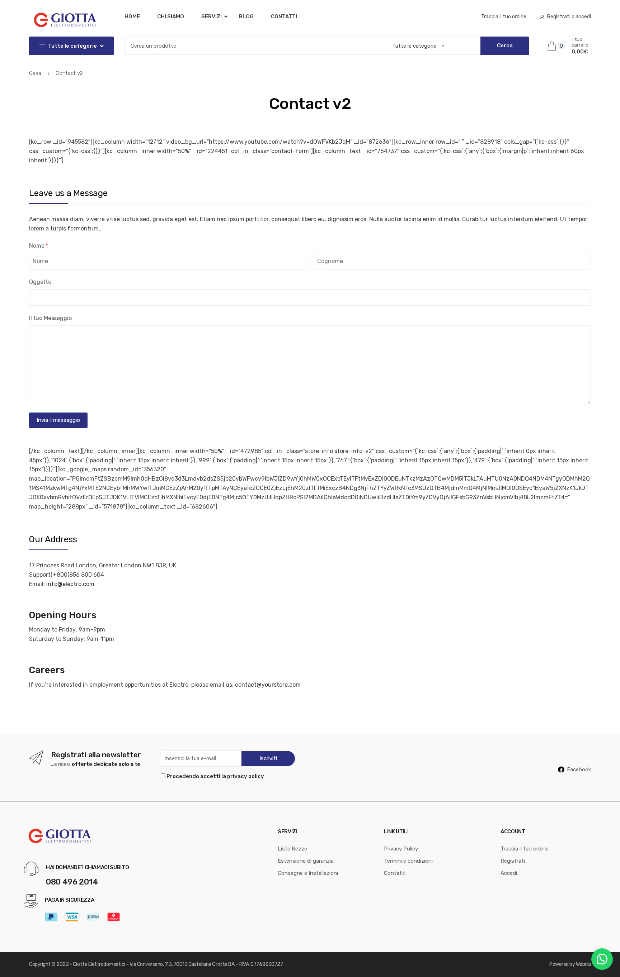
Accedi (509, 873)
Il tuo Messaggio (50, 318)
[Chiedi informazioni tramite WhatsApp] (602, 959)
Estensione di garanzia (306, 861)
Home (132, 16)
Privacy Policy (401, 848)
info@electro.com (70, 584)
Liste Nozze (292, 848)
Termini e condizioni (408, 861)
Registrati (513, 861)
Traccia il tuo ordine (503, 17)
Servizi (211, 16)
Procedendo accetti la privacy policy (215, 776)
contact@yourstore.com (268, 684)
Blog (246, 16)
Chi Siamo (170, 16)
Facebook (579, 769)
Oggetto (40, 281)
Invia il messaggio (58, 420)
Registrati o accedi (569, 17)
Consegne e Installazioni (308, 873)
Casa (35, 73)
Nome (38, 245)
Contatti (284, 16)
